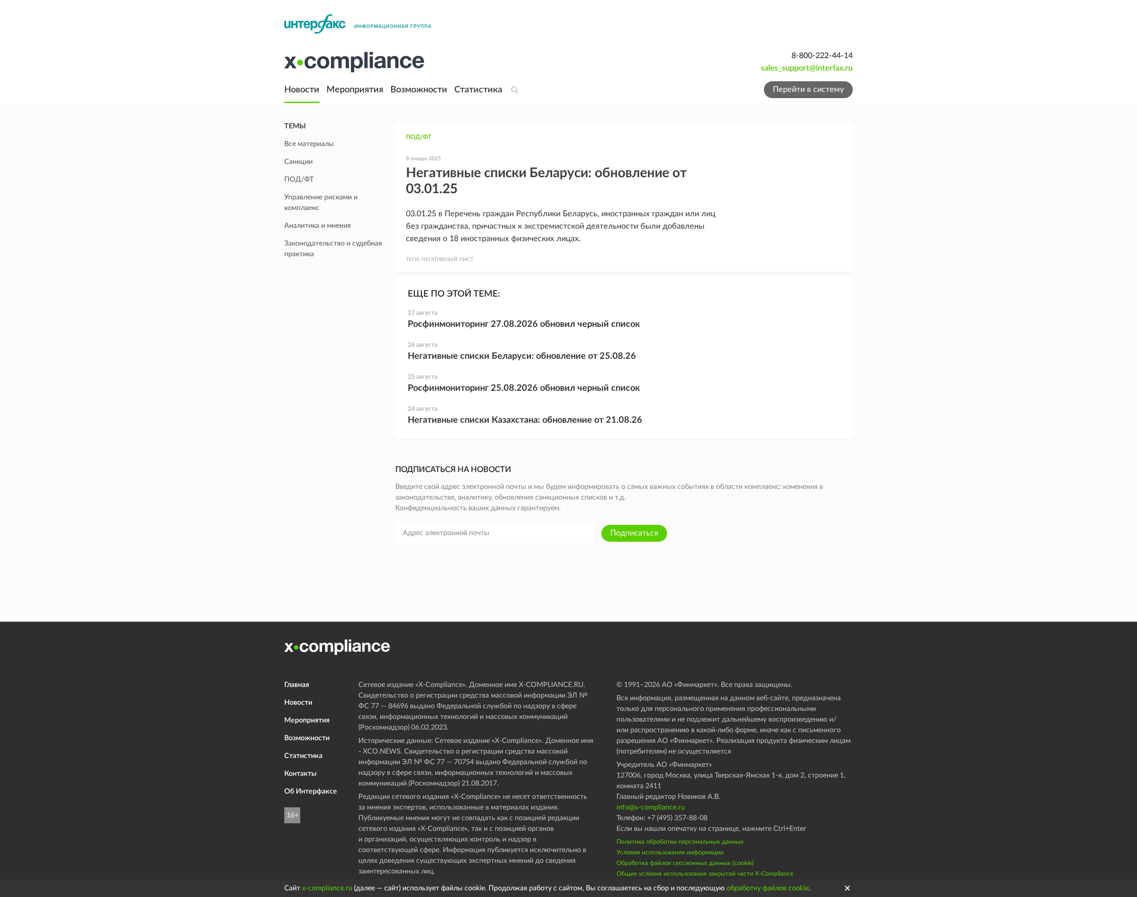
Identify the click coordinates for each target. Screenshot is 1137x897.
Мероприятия (354, 89)
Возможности (418, 89)
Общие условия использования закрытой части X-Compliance (704, 874)
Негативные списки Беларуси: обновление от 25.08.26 (522, 356)
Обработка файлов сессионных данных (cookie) (685, 863)
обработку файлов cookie (768, 888)
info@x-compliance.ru (650, 807)
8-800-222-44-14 (822, 56)
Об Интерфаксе (310, 791)
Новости (301, 89)
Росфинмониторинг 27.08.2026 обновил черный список (524, 324)
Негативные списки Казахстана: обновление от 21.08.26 (525, 420)
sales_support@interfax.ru (807, 68)
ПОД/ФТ (418, 137)
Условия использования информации (670, 852)
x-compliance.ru (327, 888)
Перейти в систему (808, 90)
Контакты (300, 773)
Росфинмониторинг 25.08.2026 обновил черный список (524, 388)
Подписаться (634, 533)
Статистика (478, 89)
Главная (296, 684)
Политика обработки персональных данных (679, 842)
